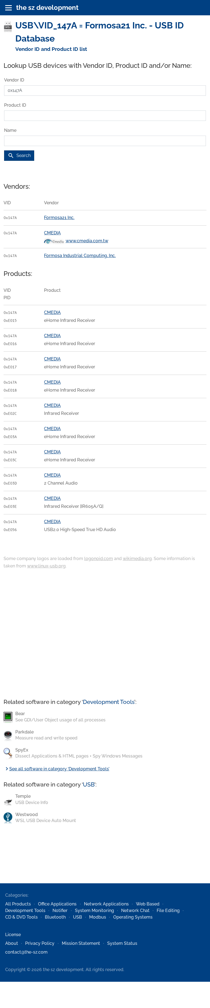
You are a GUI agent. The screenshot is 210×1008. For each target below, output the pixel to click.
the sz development (47, 7)
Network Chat (135, 910)
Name (10, 130)
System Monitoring (94, 910)
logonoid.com (98, 558)
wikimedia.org (137, 558)
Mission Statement (81, 943)
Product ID (15, 105)
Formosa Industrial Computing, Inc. (80, 255)
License (13, 934)
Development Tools (108, 701)
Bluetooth (55, 917)
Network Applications (106, 904)
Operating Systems (133, 917)
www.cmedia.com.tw (87, 240)
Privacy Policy (39, 943)
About (11, 943)
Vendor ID (14, 80)
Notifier (60, 910)
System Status (122, 943)
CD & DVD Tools (21, 917)
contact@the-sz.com (26, 952)
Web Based (147, 904)
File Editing (168, 910)
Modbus (97, 917)
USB (88, 784)
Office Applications (57, 904)
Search (19, 155)
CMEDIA (52, 232)
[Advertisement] (105, 634)
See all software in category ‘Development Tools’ (56, 768)
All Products (18, 904)
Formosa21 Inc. (59, 217)
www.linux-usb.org (46, 566)
